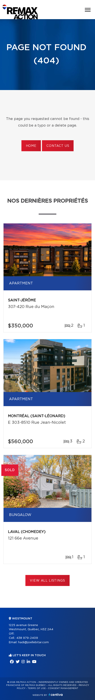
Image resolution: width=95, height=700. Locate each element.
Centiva (56, 694)
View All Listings (47, 580)
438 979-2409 (27, 638)
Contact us (57, 145)
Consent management (63, 688)
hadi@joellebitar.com (33, 642)
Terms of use (37, 688)
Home (31, 145)
